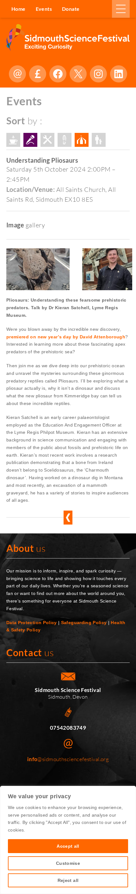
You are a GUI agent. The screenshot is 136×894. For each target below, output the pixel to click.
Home (18, 9)
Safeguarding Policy (84, 622)
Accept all (68, 846)
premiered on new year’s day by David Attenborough (65, 336)
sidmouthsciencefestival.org (17, 73)
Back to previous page (68, 518)
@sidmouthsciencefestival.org (68, 759)
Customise (68, 863)
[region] (68, 840)
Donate (37, 73)
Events (44, 9)
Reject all (68, 880)
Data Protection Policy (31, 622)
